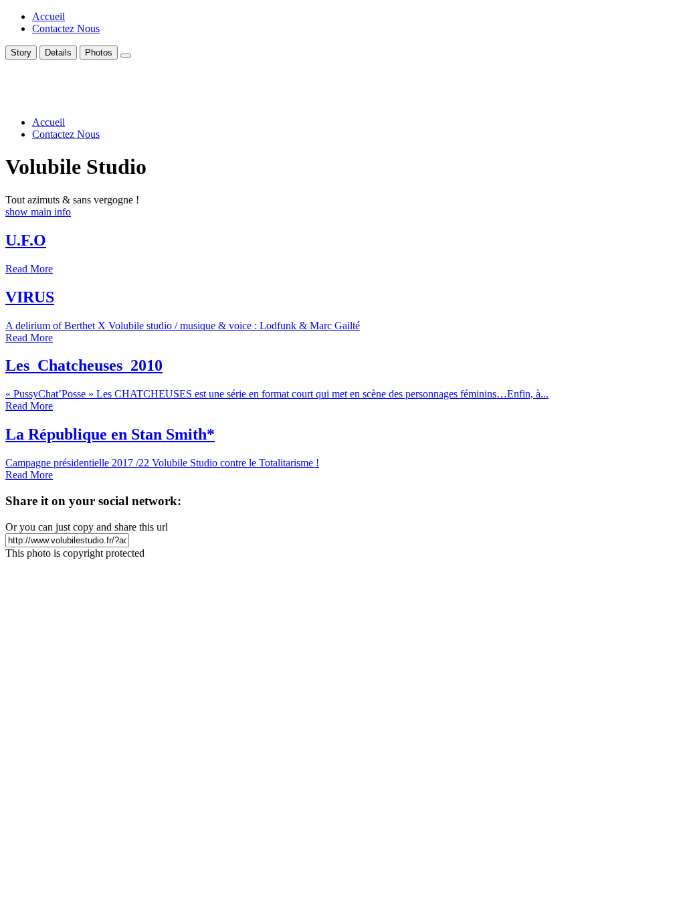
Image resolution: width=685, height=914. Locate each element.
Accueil (48, 16)
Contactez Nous (66, 28)
